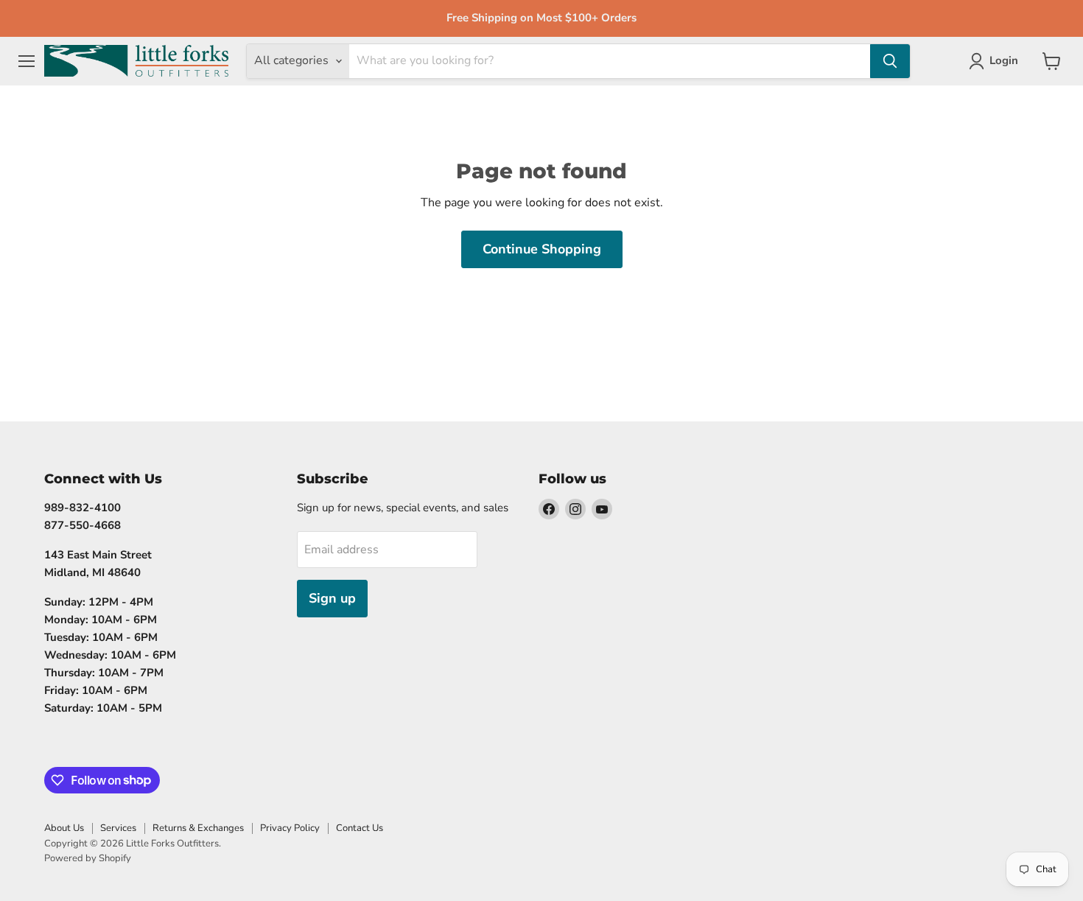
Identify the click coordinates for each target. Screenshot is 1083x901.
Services (118, 828)
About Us (64, 828)
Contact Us (359, 828)
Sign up (332, 598)
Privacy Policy (290, 828)
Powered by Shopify (87, 858)
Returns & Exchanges (198, 828)
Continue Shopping (542, 249)
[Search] (890, 61)
